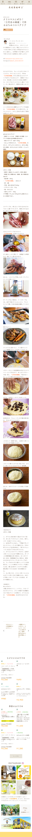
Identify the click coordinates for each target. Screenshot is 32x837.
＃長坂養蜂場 (13, 799)
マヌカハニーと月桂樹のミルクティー (9, 626)
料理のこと (9, 29)
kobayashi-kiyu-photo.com (14, 58)
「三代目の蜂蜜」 (8, 75)
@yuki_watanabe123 (16, 61)
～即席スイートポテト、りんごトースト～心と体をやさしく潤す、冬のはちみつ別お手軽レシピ (22, 631)
